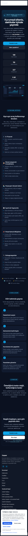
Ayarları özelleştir (7, 526)
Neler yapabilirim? (14, 47)
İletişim (3, 485)
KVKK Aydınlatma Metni (7, 496)
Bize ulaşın (14, 437)
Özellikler (4, 475)
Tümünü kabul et (7, 523)
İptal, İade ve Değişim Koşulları (9, 509)
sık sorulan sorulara (14, 441)
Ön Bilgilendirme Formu (7, 506)
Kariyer (3, 483)
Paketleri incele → (14, 43)
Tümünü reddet (17, 523)
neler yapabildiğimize (17, 440)
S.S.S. (3, 480)
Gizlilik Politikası (5, 491)
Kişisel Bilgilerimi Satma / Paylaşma (9, 532)
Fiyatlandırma (5, 478)
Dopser (5, 3)
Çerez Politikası (5, 494)
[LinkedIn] (6, 466)
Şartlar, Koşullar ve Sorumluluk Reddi (10, 499)
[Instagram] (3, 466)
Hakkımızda (4, 473)
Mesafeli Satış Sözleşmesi (8, 504)
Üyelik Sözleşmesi (6, 501)
